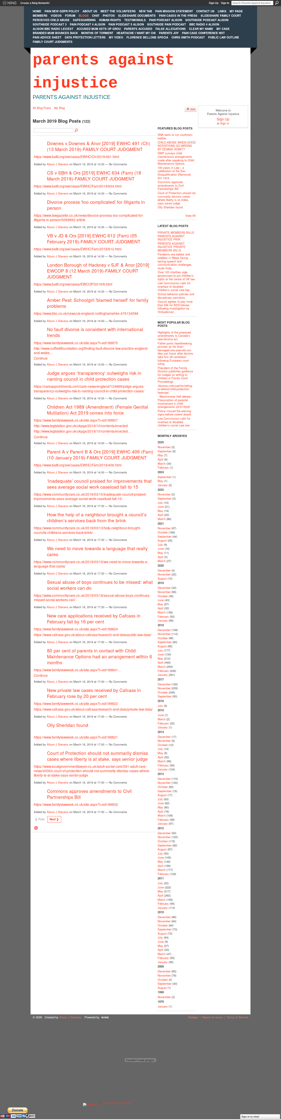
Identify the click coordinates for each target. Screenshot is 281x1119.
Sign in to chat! (250, 1116)
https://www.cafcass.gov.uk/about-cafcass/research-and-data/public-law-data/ (92, 634)
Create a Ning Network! (35, 3)
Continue (41, 358)
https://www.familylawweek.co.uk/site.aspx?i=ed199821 (76, 737)
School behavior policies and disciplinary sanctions (176, 296)
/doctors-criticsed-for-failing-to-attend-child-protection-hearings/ (175, 389)
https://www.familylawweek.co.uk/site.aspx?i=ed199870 (76, 342)
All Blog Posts (42, 108)
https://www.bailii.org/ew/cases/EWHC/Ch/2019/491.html (76, 156)
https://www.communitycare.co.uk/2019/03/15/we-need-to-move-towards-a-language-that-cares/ (91, 563)
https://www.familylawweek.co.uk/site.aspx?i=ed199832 (76, 804)
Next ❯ (54, 819)
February (163, 467)
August (162, 540)
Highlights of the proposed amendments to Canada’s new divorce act (174, 335)
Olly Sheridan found (67, 725)
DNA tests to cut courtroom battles (175, 136)
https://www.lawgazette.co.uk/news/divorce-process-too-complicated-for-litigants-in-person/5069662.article (88, 217)
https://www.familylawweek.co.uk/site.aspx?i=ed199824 (76, 628)
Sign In (225, 3)
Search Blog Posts (77, 131)
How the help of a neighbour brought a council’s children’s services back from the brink (96, 517)
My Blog (59, 108)
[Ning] (9, 3)
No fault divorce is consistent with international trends (95, 332)
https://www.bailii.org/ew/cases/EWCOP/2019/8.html (73, 284)
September (164, 451)
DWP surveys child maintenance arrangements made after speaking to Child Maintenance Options (176, 158)
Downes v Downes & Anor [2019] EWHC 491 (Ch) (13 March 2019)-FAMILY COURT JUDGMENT (98, 146)
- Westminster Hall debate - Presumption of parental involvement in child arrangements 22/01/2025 (175, 401)
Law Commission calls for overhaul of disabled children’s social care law (174, 286)
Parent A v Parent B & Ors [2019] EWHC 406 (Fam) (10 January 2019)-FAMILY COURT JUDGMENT (100, 454)
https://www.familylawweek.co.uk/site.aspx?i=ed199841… (77, 669)
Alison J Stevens (57, 164)
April (160, 459)
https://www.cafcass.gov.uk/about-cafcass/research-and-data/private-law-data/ (93, 709)
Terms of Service (237, 1017)
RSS (36, 828)
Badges (193, 1017)
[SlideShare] (90, 1103)
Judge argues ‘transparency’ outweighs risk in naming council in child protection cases (94, 375)
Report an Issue (212, 1017)
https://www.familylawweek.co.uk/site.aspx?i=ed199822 (76, 703)
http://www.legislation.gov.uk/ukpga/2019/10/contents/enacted (81, 425)
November (164, 447)
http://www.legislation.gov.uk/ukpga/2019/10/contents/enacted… (82, 431)
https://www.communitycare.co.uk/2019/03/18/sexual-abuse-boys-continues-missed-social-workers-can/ (92, 597)
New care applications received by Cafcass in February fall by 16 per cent (93, 618)
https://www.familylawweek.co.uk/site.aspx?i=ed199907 (76, 420)
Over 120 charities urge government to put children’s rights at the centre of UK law (176, 275)
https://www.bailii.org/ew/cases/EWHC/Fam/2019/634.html (77, 186)
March (162, 463)
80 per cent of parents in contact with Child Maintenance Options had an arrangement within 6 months (99, 656)
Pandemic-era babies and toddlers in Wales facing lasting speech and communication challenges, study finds (175, 261)
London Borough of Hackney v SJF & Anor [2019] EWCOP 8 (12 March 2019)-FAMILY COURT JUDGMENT (98, 270)
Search (277, 3)
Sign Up (213, 3)
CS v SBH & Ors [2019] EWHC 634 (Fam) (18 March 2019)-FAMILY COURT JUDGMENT (94, 175)
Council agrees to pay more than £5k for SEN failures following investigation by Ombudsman (175, 306)
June (161, 506)
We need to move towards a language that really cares (97, 551)
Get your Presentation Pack (116, 1103)
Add (192, 109)
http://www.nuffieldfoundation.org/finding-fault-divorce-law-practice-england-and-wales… (91, 350)
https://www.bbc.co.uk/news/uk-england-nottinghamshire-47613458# (86, 313)
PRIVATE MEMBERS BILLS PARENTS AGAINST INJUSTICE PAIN (176, 235)
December (164, 570)
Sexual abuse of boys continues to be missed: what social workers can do (100, 585)
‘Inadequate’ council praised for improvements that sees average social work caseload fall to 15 (99, 483)
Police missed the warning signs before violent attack (174, 413)
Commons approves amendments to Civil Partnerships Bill (89, 794)
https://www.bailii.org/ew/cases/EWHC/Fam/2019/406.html (77, 464)
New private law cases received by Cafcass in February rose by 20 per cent (94, 693)
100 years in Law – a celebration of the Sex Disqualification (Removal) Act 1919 (174, 173)
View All (190, 215)
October (163, 532)
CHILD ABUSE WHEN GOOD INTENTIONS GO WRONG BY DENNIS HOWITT (177, 145)
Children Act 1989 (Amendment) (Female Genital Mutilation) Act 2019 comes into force (97, 409)
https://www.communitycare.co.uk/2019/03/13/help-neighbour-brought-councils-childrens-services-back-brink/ (87, 530)
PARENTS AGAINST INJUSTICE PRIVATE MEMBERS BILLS (172, 246)
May (160, 455)
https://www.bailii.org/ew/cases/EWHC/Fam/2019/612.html (77, 248)
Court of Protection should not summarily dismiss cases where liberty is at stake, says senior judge (97, 756)
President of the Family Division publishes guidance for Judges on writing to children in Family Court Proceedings (175, 375)
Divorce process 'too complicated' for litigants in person (96, 204)
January (163, 485)
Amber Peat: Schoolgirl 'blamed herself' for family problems (97, 303)
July (160, 502)
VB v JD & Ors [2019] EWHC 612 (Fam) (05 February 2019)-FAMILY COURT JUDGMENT (93, 238)
